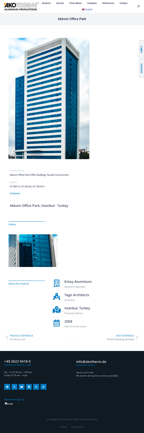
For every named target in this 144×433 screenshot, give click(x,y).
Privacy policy (77, 427)
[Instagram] (36, 387)
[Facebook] (29, 387)
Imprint (63, 427)
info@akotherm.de (91, 361)
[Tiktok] (43, 387)
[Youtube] (22, 387)
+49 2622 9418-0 (17, 361)
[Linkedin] (7, 387)
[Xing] (14, 387)
